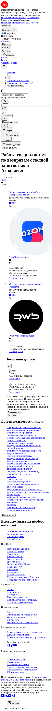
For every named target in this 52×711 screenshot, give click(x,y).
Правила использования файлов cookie (20, 22)
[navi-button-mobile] (4, 66)
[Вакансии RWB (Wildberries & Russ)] (29, 317)
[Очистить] (5, 101)
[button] (4, 57)
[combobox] (14, 94)
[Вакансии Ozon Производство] (29, 232)
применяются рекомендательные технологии (25, 678)
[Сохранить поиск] (4, 109)
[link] (6, 51)
